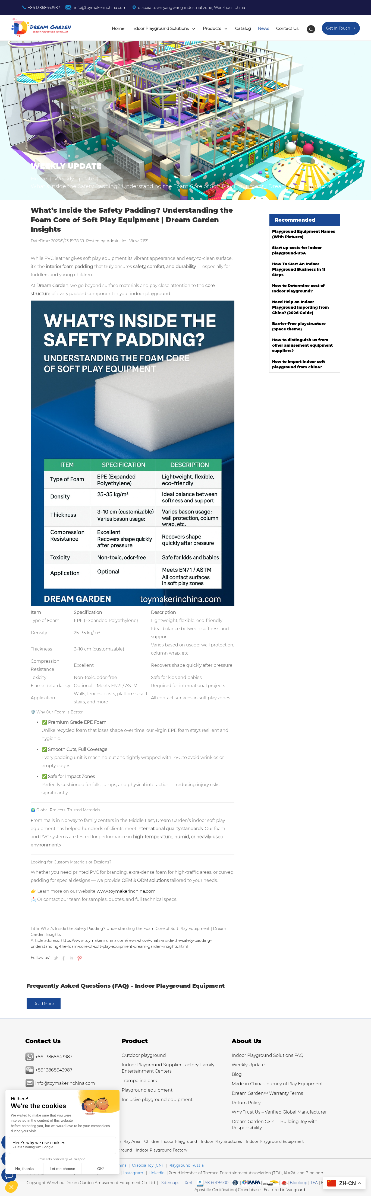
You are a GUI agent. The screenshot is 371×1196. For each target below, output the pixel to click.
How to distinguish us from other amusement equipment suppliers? (302, 345)
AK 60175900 (215, 1182)
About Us (246, 1041)
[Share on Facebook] (64, 957)
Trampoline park (139, 1080)
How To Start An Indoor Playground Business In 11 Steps (298, 269)
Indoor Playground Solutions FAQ (267, 1055)
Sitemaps (170, 1182)
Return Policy (246, 1102)
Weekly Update (248, 1064)
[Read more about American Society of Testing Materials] (235, 1182)
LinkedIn (157, 1173)
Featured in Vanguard (284, 1189)
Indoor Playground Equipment (275, 1141)
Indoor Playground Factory (161, 1150)
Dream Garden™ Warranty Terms (267, 1093)
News (263, 28)
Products (212, 28)
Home (118, 28)
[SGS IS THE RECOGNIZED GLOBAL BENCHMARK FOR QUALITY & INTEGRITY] (271, 1182)
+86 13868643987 (44, 7)
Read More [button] (43, 1003)
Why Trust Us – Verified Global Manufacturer (279, 1112)
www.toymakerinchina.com (126, 891)
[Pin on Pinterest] (79, 957)
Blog (237, 1074)
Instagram (133, 1173)
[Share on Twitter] (56, 957)
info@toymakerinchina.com (100, 7)
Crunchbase (249, 1189)
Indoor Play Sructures (221, 1141)
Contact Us (287, 28)
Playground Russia (186, 1165)
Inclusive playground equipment (157, 1099)
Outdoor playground (144, 1055)
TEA (314, 1182)
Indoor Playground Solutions (160, 28)
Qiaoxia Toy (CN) (147, 1165)
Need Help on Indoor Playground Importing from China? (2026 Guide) (300, 307)
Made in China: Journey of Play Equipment (277, 1083)
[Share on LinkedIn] (72, 957)
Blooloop (298, 1182)
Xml (188, 1182)
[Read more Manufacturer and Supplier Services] (251, 1182)
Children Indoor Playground (170, 1141)
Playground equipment (147, 1090)
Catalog (243, 28)
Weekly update (74, 178)
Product (135, 1041)
